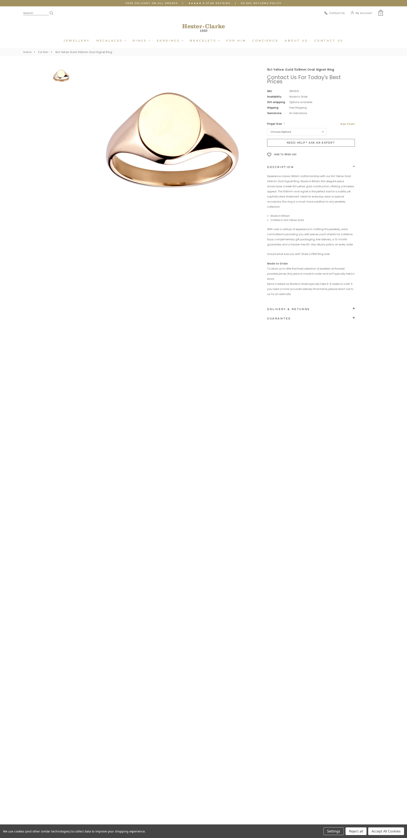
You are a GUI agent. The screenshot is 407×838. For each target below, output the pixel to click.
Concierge (265, 40)
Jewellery (77, 40)
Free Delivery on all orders (151, 3)
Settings (333, 831)
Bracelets (204, 40)
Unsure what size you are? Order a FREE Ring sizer (298, 254)
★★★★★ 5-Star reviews (209, 3)
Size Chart (347, 124)
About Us (296, 40)
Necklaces (110, 40)
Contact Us (328, 40)
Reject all (356, 831)
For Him (236, 40)
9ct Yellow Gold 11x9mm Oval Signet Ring (83, 52)
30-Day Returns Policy (261, 3)
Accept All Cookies (386, 831)
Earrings (169, 40)
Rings (140, 40)
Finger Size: (275, 124)
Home (27, 52)
